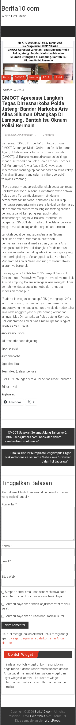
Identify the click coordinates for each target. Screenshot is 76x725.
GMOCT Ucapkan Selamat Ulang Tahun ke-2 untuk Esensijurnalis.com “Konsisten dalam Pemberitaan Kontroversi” (35, 437)
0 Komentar (48, 134)
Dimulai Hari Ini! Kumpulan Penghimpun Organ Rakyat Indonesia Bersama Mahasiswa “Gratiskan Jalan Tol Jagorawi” (38, 457)
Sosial (58, 77)
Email (6, 561)
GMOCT (19, 77)
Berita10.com (20, 8)
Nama (6, 546)
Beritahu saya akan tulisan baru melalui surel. (34, 616)
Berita (6, 77)
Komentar (9, 504)
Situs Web (8, 576)
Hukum (33, 77)
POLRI (46, 77)
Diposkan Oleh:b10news (18, 134)
